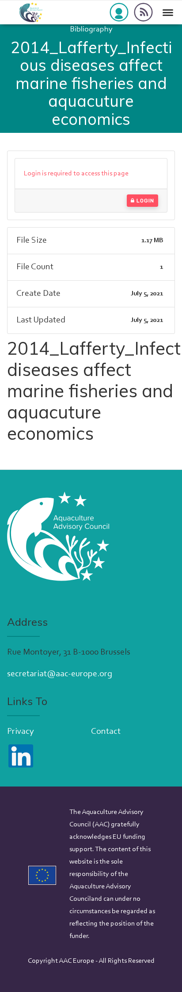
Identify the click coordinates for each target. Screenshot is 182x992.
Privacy (20, 731)
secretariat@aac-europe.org (59, 674)
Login (144, 201)
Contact (106, 731)
